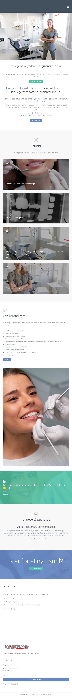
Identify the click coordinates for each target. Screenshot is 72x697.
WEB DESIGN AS (48, 694)
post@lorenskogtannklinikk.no (11, 668)
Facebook (7, 670)
